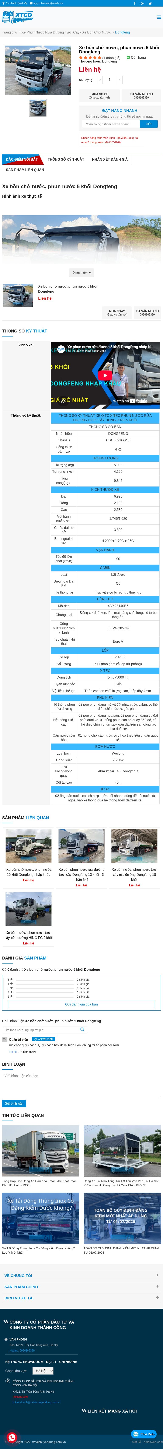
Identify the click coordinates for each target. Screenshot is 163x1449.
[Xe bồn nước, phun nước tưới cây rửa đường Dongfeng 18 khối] (134, 862)
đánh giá (83, 979)
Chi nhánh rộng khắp (16, 3)
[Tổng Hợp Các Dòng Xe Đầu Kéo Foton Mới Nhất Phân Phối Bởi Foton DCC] (40, 1151)
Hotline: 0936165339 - (23, 1350)
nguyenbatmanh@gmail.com (48, 3)
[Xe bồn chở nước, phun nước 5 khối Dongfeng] (38, 108)
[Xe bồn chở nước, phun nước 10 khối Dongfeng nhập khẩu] (28, 862)
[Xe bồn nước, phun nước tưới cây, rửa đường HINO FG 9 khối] (28, 925)
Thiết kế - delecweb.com (146, 1441)
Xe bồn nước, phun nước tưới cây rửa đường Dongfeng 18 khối (134, 875)
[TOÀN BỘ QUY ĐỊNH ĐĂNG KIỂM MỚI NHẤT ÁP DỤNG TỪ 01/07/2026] (122, 1218)
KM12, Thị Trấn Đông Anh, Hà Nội (34, 1391)
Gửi (149, 124)
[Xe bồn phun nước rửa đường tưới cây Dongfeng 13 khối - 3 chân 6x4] (81, 862)
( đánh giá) (111, 58)
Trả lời (13, 1051)
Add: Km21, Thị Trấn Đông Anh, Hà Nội (34, 1345)
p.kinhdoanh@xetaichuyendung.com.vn (37, 1402)
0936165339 (20, 1397)
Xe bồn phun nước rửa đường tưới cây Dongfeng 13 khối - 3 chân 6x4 (81, 875)
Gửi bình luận (14, 1103)
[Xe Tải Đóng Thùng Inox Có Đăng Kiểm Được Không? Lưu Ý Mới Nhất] (40, 1218)
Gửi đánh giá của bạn (81, 1004)
